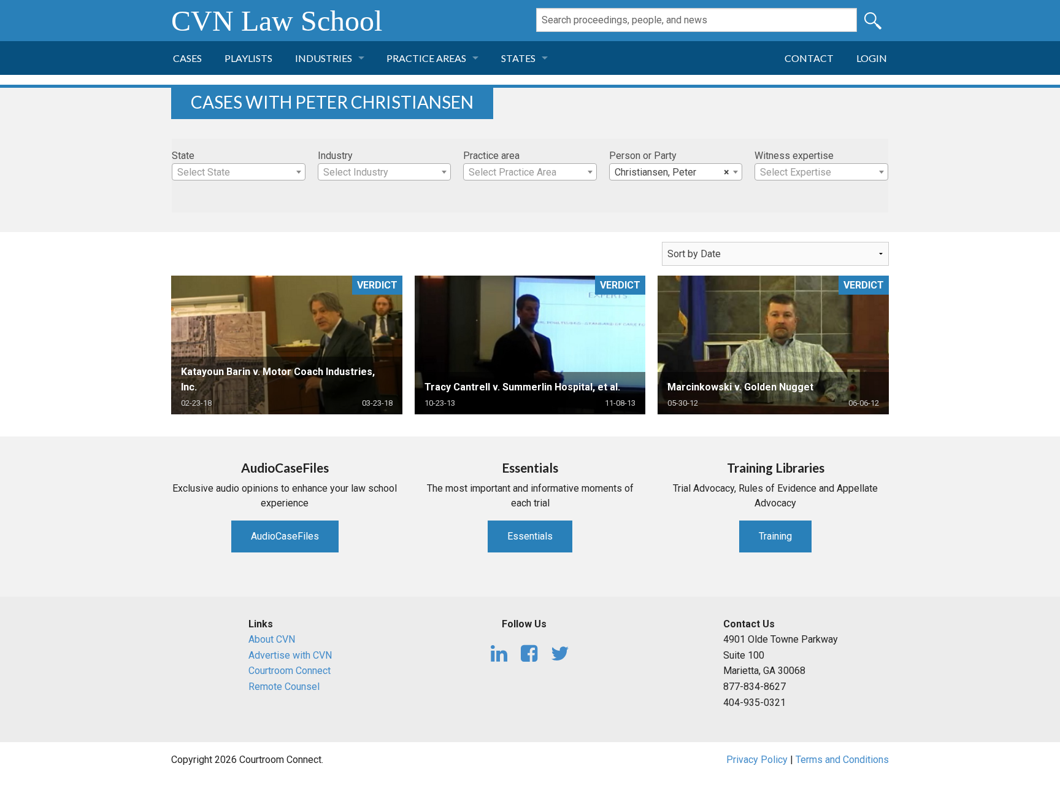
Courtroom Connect (289, 670)
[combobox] (238, 171)
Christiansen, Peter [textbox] (672, 172)
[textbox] (238, 172)
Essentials (530, 536)
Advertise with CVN (290, 655)
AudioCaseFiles (285, 536)
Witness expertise (794, 155)
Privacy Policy (757, 759)
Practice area (491, 155)
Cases (187, 58)
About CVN (271, 639)
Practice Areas (426, 58)
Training (775, 536)
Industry (335, 155)
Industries (323, 58)
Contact (809, 58)
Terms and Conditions (842, 759)
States (518, 58)
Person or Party (643, 155)
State (183, 155)
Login (871, 58)
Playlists (248, 58)
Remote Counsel (284, 686)
